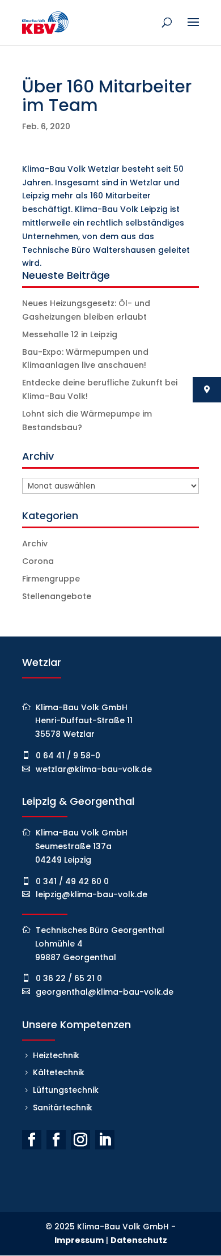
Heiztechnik (56, 1055)
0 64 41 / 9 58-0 (68, 755)
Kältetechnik (58, 1072)
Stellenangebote (56, 596)
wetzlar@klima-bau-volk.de (94, 769)
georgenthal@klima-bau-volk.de (104, 992)
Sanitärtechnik (62, 1107)
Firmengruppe (51, 578)
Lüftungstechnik (66, 1090)
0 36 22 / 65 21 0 (69, 978)
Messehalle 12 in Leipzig (69, 334)
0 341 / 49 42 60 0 (72, 881)
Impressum (79, 1240)
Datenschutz (138, 1240)
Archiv (35, 543)
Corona (38, 561)
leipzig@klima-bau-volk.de (91, 894)
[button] (20, 1235)
